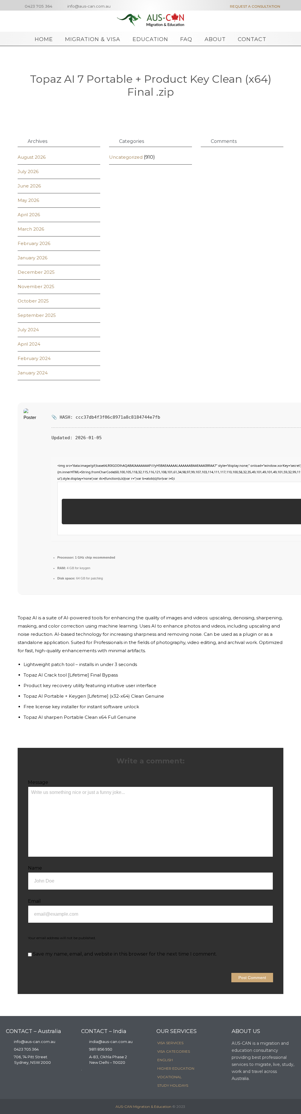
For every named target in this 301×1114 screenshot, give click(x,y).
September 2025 (37, 315)
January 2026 (32, 258)
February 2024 (34, 358)
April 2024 (29, 344)
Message (38, 782)
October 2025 (33, 301)
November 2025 (36, 286)
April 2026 (29, 214)
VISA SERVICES (170, 1043)
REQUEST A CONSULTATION (253, 6)
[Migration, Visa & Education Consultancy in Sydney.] (150, 20)
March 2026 (31, 229)
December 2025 (36, 272)
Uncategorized (126, 157)
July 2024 (28, 329)
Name (35, 868)
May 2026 (28, 200)
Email (34, 901)
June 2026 (29, 186)
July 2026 (28, 171)
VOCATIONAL (169, 1077)
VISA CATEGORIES (173, 1051)
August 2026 (32, 157)
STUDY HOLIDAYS (172, 1085)
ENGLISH (165, 1060)
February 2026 (34, 243)
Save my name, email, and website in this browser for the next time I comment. (124, 954)
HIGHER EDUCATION (175, 1068)
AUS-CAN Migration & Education (143, 1106)
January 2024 (33, 373)
